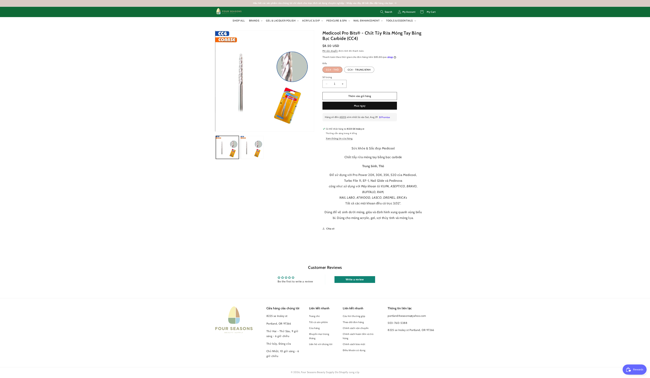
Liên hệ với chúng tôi (320, 344)
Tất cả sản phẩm (318, 322)
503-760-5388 (397, 323)
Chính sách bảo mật (354, 344)
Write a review (355, 279)
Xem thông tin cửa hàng (339, 138)
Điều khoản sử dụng (354, 350)
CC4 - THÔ (332, 69)
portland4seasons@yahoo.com (407, 315)
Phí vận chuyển (330, 51)
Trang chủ (314, 316)
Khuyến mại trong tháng (319, 336)
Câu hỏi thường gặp (354, 316)
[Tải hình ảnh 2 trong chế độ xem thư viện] (252, 147)
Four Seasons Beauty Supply (318, 372)
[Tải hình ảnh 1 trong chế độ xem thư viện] (227, 147)
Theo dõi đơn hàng (353, 322)
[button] (386, 12)
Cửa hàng (314, 328)
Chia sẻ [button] (330, 228)
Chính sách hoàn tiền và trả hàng (358, 336)
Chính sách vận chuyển (356, 328)
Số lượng (327, 77)
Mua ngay (360, 105)
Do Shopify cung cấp (347, 372)
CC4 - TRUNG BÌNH (359, 69)
